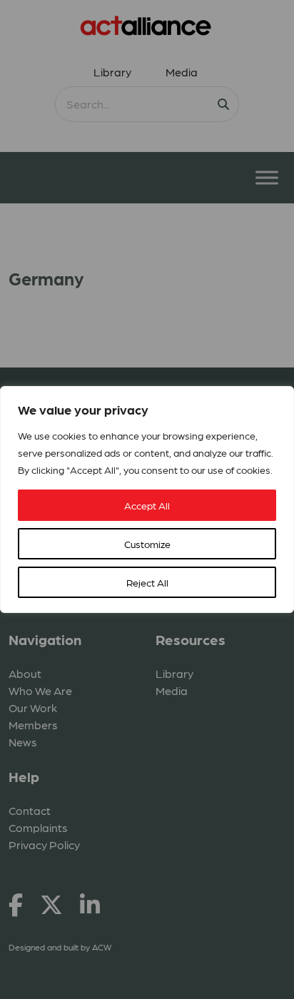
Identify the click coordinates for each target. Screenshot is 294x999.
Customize (147, 543)
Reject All (147, 582)
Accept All (147, 505)
